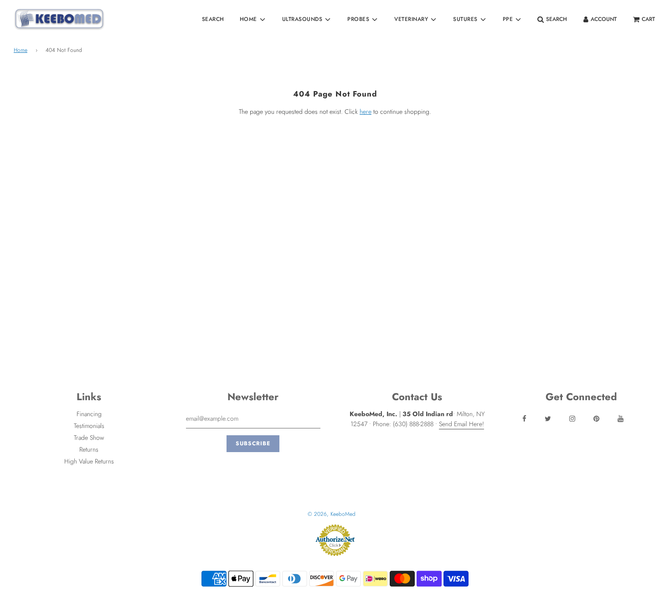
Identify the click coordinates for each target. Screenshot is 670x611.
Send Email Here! (461, 423)
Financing (89, 413)
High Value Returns (89, 461)
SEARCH (213, 19)
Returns (88, 449)
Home (20, 50)
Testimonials (89, 425)
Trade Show (89, 437)
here (365, 111)
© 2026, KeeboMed (332, 514)
